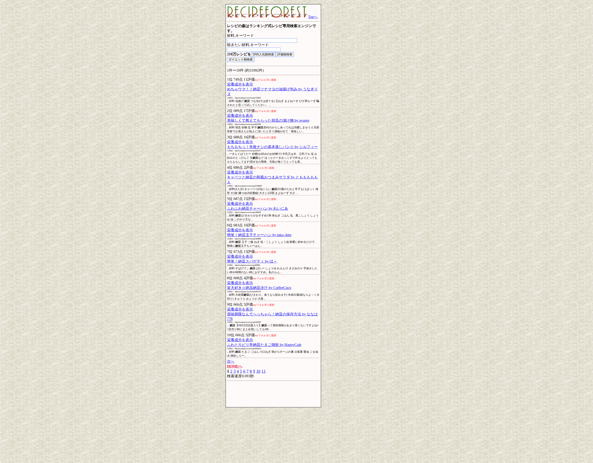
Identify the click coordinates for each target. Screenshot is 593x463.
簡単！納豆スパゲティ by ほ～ (252, 261)
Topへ (313, 17)
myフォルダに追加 (265, 79)
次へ (230, 361)
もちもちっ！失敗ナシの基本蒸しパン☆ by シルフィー (272, 147)
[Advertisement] (187, 73)
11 (264, 371)
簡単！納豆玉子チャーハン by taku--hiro (259, 235)
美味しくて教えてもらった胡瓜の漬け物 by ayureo (268, 120)
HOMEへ (234, 366)
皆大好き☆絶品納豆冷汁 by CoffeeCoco (259, 288)
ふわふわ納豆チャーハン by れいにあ (257, 208)
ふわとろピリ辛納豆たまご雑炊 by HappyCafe (264, 345)
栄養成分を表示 (240, 84)
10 (258, 371)
